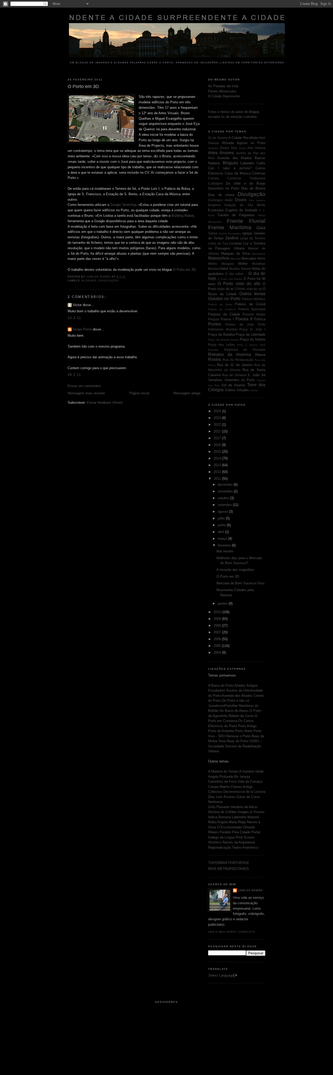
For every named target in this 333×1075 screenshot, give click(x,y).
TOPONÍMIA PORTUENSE (228, 863)
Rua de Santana (234, 375)
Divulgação (109, 280)
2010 (218, 612)
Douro (240, 200)
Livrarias (235, 243)
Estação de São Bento (245, 205)
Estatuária (215, 210)
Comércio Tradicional (246, 178)
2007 (218, 632)
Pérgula (213, 319)
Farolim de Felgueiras (236, 215)
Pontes (214, 324)
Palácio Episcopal (251, 309)
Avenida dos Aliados (234, 158)
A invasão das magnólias (235, 570)
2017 (218, 438)
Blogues (89, 280)
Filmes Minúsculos (222, 91)
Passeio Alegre (253, 314)
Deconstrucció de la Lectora (244, 792)
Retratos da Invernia (229, 354)
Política (259, 319)
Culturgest (215, 183)
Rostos (214, 359)
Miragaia (227, 263)
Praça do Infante (252, 339)
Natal (224, 269)
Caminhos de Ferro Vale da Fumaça (235, 781)
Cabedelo (247, 163)
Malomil (253, 817)
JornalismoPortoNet (223, 706)
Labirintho (239, 817)
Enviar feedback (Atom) (105, 402)
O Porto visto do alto (239, 283)
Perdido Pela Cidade (235, 832)
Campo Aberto (219, 787)
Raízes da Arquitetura (238, 842)
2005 (218, 646)
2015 (218, 452)
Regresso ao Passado (244, 349)
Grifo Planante (219, 807)
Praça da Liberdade (250, 334)
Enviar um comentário (84, 386)
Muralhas (258, 263)
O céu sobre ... (236, 273)
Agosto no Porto (251, 143)
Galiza (212, 233)
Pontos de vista (240, 324)
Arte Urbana (256, 148)
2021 (218, 431)
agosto (223, 511)
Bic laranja (242, 777)
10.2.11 (74, 318)
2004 (218, 652)
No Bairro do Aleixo (234, 711)
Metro (261, 258)
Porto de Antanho (221, 731)
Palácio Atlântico (253, 299)
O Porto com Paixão (229, 279)
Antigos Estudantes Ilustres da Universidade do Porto (235, 691)
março (223, 538)
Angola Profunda (221, 777)
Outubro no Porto (224, 298)
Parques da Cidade (224, 314)
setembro (225, 505)
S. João (253, 375)
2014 (218, 458)
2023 (218, 418)
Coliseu (213, 178)
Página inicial (139, 393)
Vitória (254, 390)
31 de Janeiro (218, 137)
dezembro (226, 484)
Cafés (261, 163)
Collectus (215, 792)
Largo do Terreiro (252, 238)
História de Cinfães (223, 812)
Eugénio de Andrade (241, 210)
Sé (263, 375)
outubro (224, 498)
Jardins (232, 238)
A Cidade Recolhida (243, 138)
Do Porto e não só (235, 700)
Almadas (213, 148)
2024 (218, 411)
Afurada (228, 143)
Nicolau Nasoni (240, 268)
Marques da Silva (235, 253)
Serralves (215, 380)
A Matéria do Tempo (223, 771)
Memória (235, 258)
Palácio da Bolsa (220, 304)
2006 (218, 639)
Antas (242, 148)
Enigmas (214, 205)
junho (222, 525)
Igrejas (247, 233)
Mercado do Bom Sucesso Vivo (240, 583)
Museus (213, 268)
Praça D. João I (252, 329)
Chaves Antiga (241, 787)
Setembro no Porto (240, 380)
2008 (218, 625)
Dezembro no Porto (223, 188)
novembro (226, 491)
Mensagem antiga (187, 393)
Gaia (261, 228)
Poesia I (227, 319)
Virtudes (242, 390)
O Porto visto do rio (248, 288)
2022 (218, 425)
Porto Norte (244, 731)
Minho (212, 263)
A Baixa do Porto (221, 685)
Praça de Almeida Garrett (223, 339)
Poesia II (243, 319)
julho (222, 518)
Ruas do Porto (238, 741)
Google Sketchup (123, 205)
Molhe (242, 264)
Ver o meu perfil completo (231, 931)
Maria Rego (238, 822)
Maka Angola (218, 822)
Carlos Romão (250, 890)
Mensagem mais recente (86, 393)
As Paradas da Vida (223, 86)
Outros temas (252, 294)
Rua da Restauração (238, 359)
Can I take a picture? (230, 168)
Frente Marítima (229, 227)
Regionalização (220, 847)
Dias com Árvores (222, 797)
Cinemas (258, 173)
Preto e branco (247, 344)
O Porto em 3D (184, 270)
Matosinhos (218, 258)
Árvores (227, 153)
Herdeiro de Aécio (244, 807)
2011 (218, 479)
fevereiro (225, 545)
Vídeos (230, 390)
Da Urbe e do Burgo (245, 183)
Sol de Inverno (233, 385)
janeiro (223, 603)
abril (221, 532)
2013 (218, 465)
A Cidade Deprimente (224, 96)
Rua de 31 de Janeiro (234, 365)
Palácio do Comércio (222, 309)
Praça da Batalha (221, 334)
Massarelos (258, 253)
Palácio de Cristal (250, 304)
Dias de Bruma (253, 188)
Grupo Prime (82, 329)
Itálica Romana (220, 817)
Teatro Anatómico (245, 847)
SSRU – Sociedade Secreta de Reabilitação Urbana (235, 746)
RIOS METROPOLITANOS (228, 869)
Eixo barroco (257, 200)
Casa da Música (238, 173)
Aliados (240, 685)
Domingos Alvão (220, 200)
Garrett (223, 233)
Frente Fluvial (246, 221)
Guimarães (234, 233)
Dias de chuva (221, 195)
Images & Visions (251, 812)
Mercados (248, 258)
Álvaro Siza (228, 148)
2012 (218, 472)
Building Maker (182, 216)
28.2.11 (74, 375)
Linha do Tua (218, 243)
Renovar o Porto (239, 736)
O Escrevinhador (230, 827)
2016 (218, 445)
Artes (213, 153)
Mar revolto (224, 551)
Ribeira (260, 355)
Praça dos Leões (221, 344)
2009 (218, 619)
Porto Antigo (247, 726)
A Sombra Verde (251, 771)
